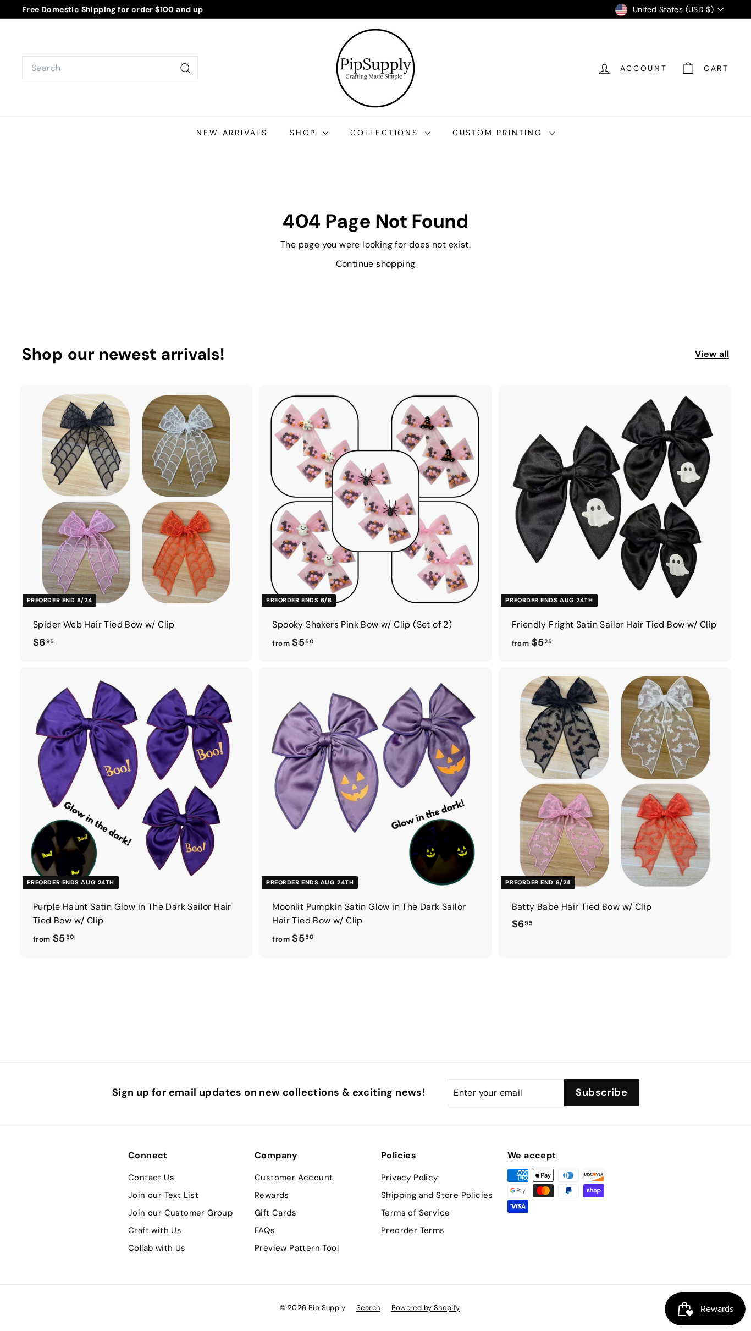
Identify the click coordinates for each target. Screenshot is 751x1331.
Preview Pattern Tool (297, 1247)
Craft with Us (154, 1230)
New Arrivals (232, 133)
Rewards (272, 1195)
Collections (386, 133)
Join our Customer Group (180, 1212)
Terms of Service (415, 1212)
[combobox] (110, 68)
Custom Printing (499, 133)
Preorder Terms (413, 1230)
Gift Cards (275, 1212)
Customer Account (294, 1177)
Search (368, 1307)
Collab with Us (157, 1247)
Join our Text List (163, 1195)
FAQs (265, 1230)
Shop (305, 133)
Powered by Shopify (425, 1307)
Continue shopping (376, 264)
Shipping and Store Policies (437, 1195)
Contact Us (151, 1177)
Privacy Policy (409, 1177)
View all (712, 354)
